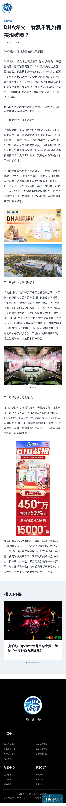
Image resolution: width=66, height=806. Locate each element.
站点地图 (39, 797)
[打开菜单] (62, 8)
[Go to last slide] (9, 630)
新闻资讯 (8, 21)
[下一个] (59, 365)
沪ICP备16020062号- (15, 797)
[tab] (30, 387)
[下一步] (57, 630)
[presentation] (33, 620)
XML (32, 797)
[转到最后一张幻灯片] (6, 365)
